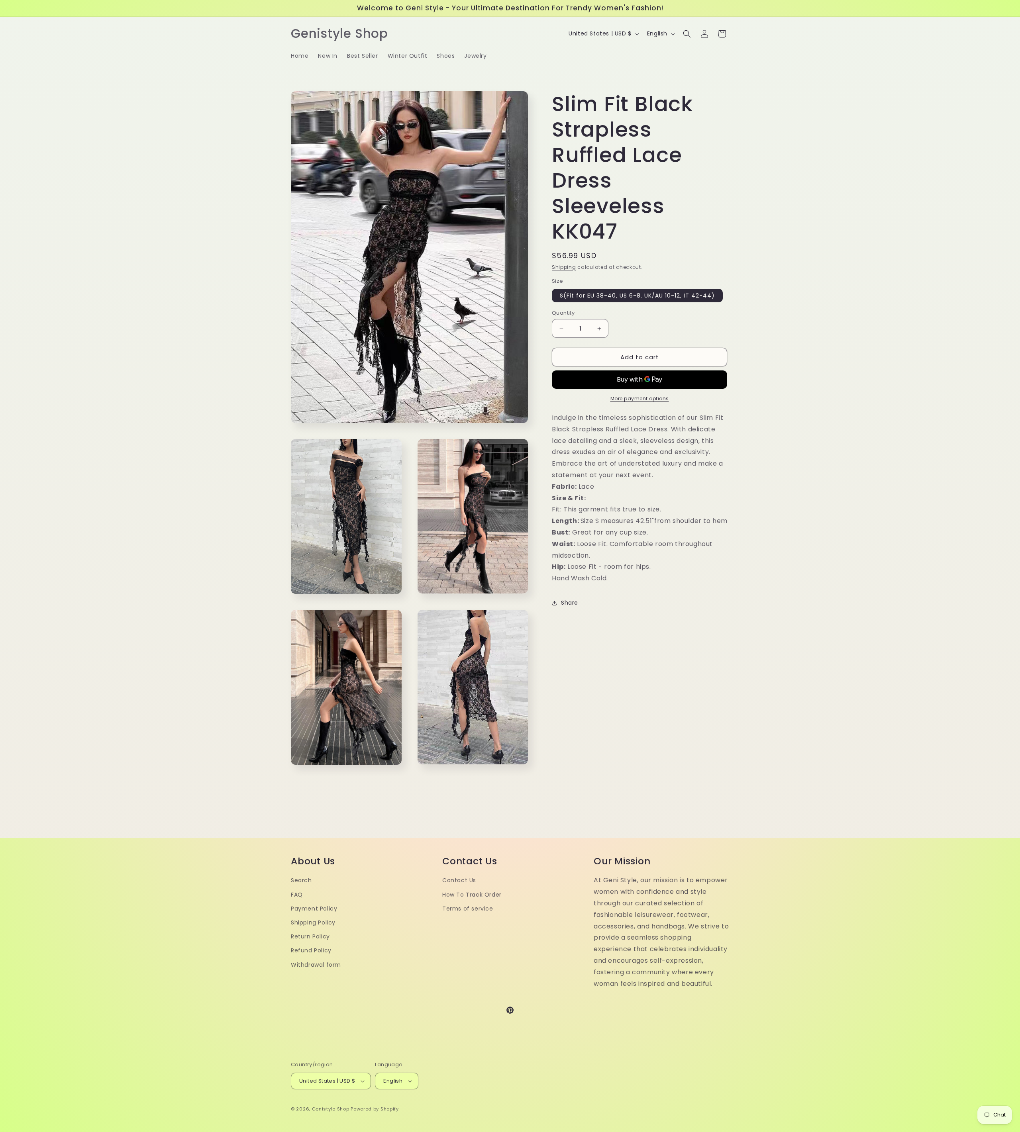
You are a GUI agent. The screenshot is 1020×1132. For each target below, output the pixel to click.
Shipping (564, 267)
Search (301, 880)
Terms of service (467, 909)
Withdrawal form (316, 965)
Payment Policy (314, 909)
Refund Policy (311, 950)
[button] (687, 34)
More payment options (639, 398)
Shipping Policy (313, 922)
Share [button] (569, 603)
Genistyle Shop (330, 1109)
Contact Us (459, 880)
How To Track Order (472, 895)
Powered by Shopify (375, 1109)
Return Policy (310, 936)
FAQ (297, 895)
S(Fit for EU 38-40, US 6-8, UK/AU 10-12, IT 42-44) (637, 296)
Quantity (563, 313)
